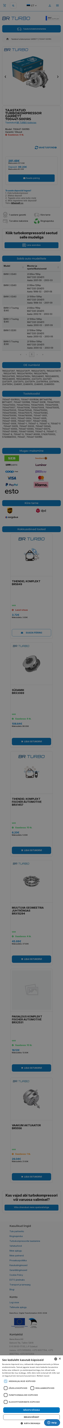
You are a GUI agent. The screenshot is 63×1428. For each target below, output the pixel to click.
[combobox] (55, 1359)
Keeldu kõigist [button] (31, 1417)
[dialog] (31, 1391)
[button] (31, 1423)
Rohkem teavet (43, 1376)
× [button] (60, 1359)
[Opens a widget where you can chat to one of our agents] (52, 1423)
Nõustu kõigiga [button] (31, 1410)
